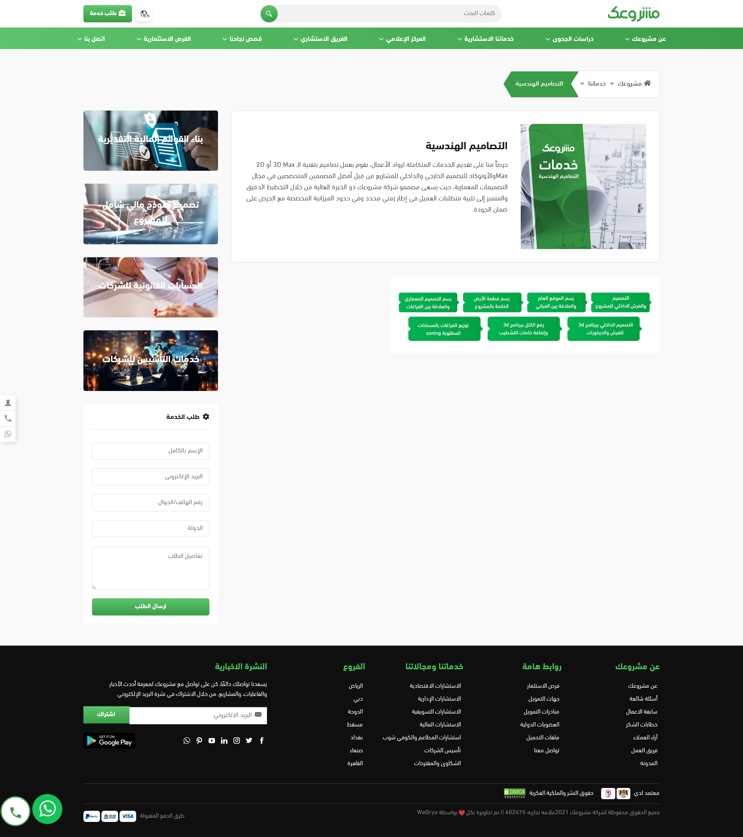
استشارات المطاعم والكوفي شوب (422, 738)
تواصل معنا (546, 751)
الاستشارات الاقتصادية (435, 686)
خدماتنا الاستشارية (489, 39)
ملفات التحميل (542, 738)
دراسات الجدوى (573, 39)
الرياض (356, 686)
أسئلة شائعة (643, 699)
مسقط (355, 725)
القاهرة (355, 763)
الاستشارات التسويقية (436, 712)
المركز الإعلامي (406, 39)
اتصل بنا (94, 39)
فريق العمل (644, 751)
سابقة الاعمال (641, 712)
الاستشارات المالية (440, 725)
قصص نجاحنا (246, 39)
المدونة (648, 763)
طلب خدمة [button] (103, 13)
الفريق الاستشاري (324, 39)
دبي (358, 699)
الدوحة (355, 712)
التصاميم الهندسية (539, 84)
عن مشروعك (649, 39)
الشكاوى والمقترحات (437, 763)
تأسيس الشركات (442, 751)
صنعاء (356, 751)
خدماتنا (597, 84)
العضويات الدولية (539, 725)
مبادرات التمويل (541, 712)
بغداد (356, 738)
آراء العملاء (645, 738)
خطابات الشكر (641, 725)
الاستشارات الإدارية (439, 699)
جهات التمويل (543, 699)
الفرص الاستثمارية (167, 39)
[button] (269, 13)
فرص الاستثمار (543, 686)
